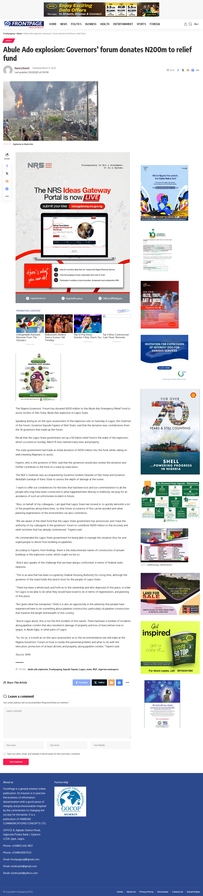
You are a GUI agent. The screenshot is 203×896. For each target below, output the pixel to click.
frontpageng (55, 669)
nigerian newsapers (108, 669)
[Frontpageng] (23, 24)
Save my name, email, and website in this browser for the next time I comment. (43, 754)
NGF (95, 669)
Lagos (82, 669)
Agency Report (22, 67)
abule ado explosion (38, 669)
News (9, 40)
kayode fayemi (70, 669)
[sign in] (185, 24)
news (89, 669)
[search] (190, 24)
